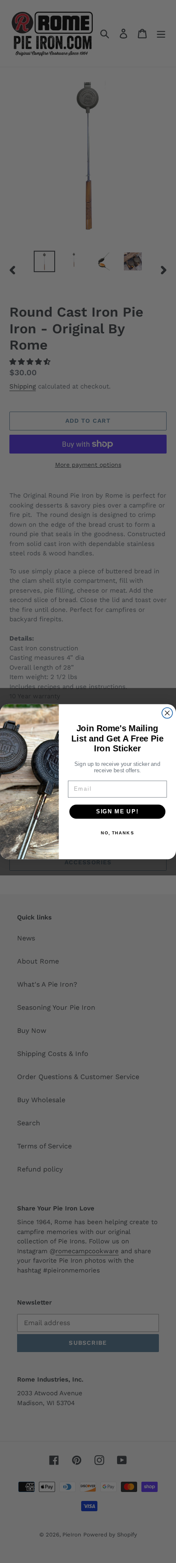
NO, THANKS (117, 832)
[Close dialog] (167, 712)
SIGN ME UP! (117, 811)
